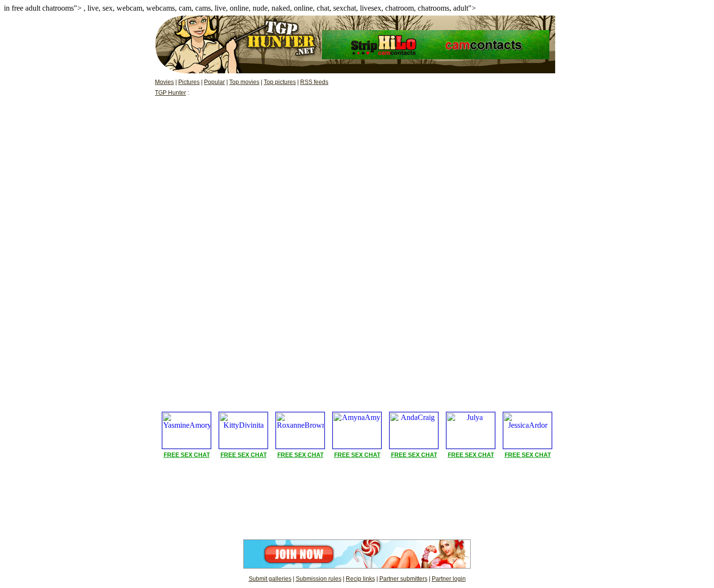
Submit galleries (270, 578)
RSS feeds (314, 82)
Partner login (449, 578)
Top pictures (280, 82)
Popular (214, 82)
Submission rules (318, 578)
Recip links (360, 578)
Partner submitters (403, 578)
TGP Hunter (170, 92)
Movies (164, 82)
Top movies (244, 82)
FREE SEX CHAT (187, 455)
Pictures (189, 82)
